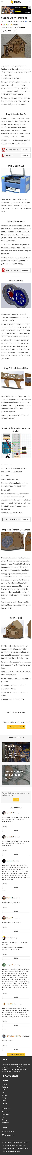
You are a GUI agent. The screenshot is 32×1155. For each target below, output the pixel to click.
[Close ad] (29, 7)
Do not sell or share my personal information (17, 1148)
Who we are (5, 1123)
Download (25, 150)
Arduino (21, 21)
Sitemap (4, 1120)
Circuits (14, 21)
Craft (3, 1092)
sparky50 (9, 813)
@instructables (9, 1131)
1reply (5, 891)
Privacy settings (21, 1145)
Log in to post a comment (16, 1055)
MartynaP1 (9, 965)
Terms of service (22, 1143)
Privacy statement (9, 1145)
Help (3, 1117)
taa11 (8, 938)
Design (4, 1090)
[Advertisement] (16, 10)
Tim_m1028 (6, 21)
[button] (2, 2)
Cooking (4, 1095)
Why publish (6, 1112)
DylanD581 (9, 1004)
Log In (16, 800)
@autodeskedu (9, 1135)
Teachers (4, 1103)
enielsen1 (9, 861)
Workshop (5, 1087)
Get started (5, 1115)
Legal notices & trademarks (11, 1151)
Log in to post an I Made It (16, 727)
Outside (4, 1100)
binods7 (8, 898)
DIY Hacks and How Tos (13, 1036)
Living (4, 1098)
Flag (5, 826)
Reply (16, 830)
